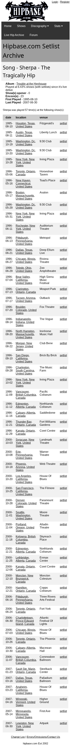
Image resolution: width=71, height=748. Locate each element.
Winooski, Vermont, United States (25, 702)
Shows (21, 26)
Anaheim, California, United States (24, 690)
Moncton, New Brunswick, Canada (24, 578)
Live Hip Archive (14, 35)
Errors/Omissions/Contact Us (43, 736)
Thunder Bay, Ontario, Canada (26, 423)
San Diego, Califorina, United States (24, 358)
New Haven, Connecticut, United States (24, 183)
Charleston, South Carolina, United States (25, 370)
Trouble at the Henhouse (31, 83)
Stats (57, 26)
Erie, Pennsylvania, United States (24, 454)
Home (8, 26)
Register (65, 1)
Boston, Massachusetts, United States (25, 195)
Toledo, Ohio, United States (24, 269)
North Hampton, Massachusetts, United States (25, 334)
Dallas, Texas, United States (24, 251)
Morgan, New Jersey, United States (24, 346)
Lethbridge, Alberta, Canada (26, 559)
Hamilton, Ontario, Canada (26, 589)
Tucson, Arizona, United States (26, 299)
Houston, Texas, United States (25, 125)
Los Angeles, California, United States (24, 479)
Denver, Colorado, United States (26, 503)
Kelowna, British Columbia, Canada (26, 539)
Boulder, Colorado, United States (26, 310)
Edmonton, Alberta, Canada (26, 405)
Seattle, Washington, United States (24, 515)
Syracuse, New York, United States (25, 442)
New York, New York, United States (25, 162)
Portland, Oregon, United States (25, 527)
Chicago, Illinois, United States (26, 260)
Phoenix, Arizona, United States (25, 467)
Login (55, 1)
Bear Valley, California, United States (24, 280)
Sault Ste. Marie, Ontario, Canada (26, 670)
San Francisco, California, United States (25, 491)
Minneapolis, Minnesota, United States (24, 714)
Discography (39, 26)
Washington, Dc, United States (26, 143)
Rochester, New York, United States (25, 228)
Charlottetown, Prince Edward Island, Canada (25, 620)
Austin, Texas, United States (24, 134)
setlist (63, 123)
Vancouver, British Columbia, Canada (26, 394)
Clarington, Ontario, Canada (26, 290)
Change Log (18, 736)
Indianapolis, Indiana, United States (25, 322)
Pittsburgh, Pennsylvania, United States (24, 240)
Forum (34, 35)
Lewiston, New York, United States (25, 726)
